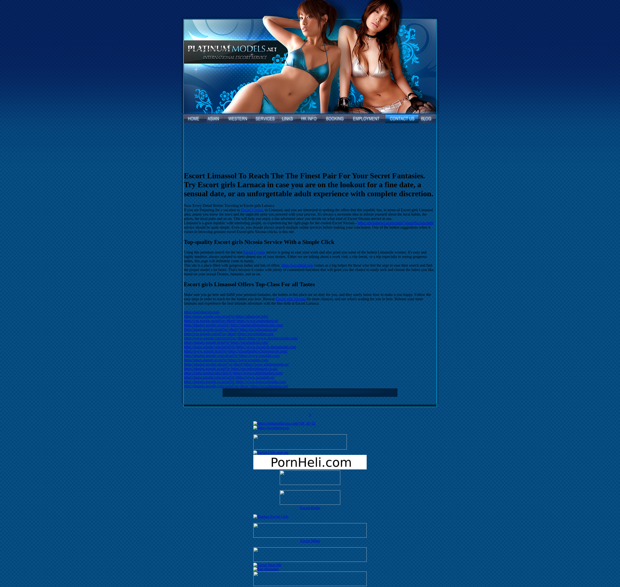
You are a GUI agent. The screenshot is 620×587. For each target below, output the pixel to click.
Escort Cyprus (252, 210)
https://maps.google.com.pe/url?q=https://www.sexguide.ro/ (229, 377)
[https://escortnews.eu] (271, 428)
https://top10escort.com (201, 312)
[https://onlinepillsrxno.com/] (284, 423)
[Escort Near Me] (267, 565)
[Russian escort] (270, 516)
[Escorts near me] (270, 453)
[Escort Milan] (310, 536)
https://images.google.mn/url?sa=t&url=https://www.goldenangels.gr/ (236, 364)
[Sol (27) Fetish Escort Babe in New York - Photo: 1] (310, 142)
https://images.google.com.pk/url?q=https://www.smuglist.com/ (232, 356)
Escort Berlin (310, 508)
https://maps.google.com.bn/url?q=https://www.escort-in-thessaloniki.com (240, 347)
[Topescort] (310, 560)
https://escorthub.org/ (297, 265)
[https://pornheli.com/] (300, 448)
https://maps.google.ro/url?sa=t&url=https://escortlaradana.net (230, 329)
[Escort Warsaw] (310, 585)
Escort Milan (310, 541)
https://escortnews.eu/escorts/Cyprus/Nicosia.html (395, 223)
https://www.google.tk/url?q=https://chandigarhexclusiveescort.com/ (235, 351)
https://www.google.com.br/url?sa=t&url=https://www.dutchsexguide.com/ (241, 338)
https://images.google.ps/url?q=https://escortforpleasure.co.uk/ (231, 369)
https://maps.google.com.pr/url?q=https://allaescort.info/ (226, 316)
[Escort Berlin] (310, 498)
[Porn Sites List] (310, 468)
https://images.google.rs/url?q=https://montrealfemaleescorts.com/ (233, 325)
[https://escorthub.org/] (310, 478)
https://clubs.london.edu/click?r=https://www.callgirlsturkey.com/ (233, 373)
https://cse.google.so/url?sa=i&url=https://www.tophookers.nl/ (231, 321)
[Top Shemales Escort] (266, 569)
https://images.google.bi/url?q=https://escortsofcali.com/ (226, 342)
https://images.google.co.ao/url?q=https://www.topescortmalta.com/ (235, 382)
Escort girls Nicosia (291, 299)
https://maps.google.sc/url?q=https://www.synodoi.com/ (226, 360)
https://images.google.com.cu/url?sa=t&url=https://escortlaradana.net (236, 386)
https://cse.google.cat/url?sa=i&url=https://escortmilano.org (228, 334)
